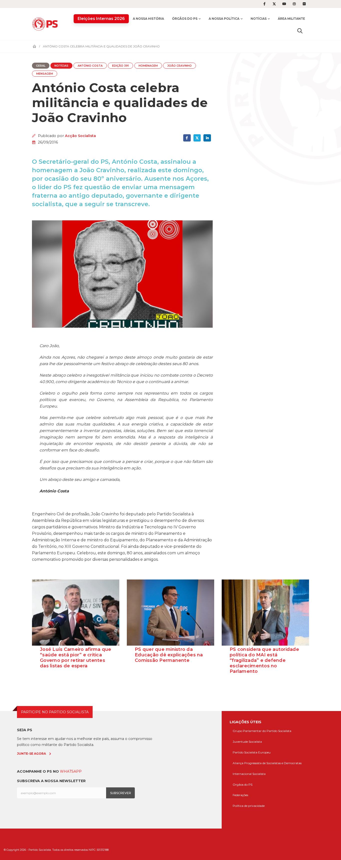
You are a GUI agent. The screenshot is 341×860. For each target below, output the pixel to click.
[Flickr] (304, 3)
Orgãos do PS (242, 784)
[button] (300, 30)
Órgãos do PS (184, 18)
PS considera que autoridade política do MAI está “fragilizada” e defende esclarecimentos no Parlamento (264, 660)
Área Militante (291, 18)
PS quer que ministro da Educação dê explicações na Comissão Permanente (169, 655)
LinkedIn (207, 138)
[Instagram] (294, 3)
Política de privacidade (249, 806)
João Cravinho (179, 65)
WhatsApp (71, 771)
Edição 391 (120, 65)
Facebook (186, 138)
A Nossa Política (224, 18)
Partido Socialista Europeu (252, 752)
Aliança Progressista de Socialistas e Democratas (267, 763)
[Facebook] (264, 3)
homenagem (148, 65)
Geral (40, 65)
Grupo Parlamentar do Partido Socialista (262, 731)
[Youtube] (284, 3)
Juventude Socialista (247, 741)
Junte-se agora (31, 753)
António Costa (90, 65)
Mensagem (44, 73)
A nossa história (148, 18)
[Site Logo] (46, 24)
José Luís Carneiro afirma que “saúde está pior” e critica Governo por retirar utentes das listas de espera (75, 658)
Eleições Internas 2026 (101, 18)
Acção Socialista (80, 136)
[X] (274, 3)
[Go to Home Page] (34, 46)
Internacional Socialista (249, 774)
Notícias (259, 18)
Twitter (197, 138)
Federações (240, 795)
